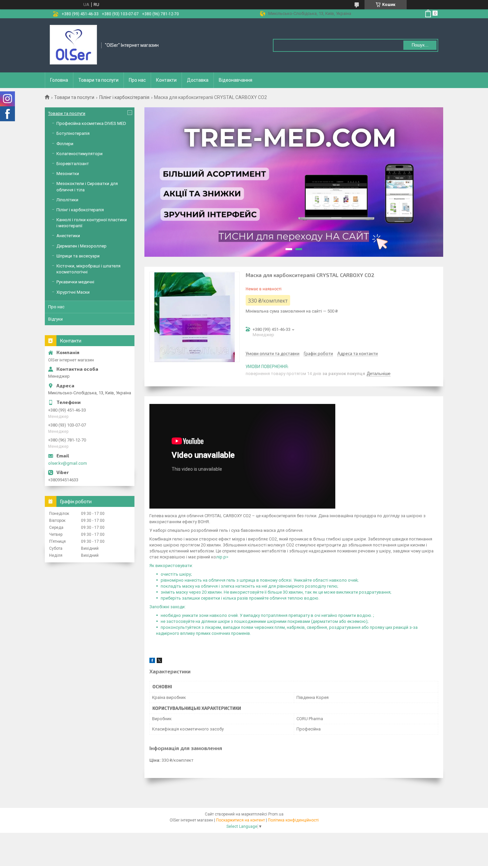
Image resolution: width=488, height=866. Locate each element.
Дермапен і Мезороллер (81, 245)
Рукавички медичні (75, 281)
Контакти (166, 80)
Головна (59, 80)
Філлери (64, 143)
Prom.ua (276, 814)
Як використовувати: (171, 565)
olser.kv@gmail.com (67, 463)
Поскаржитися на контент (240, 820)
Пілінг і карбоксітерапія (124, 97)
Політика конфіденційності (293, 820)
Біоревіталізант (72, 163)
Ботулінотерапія (73, 133)
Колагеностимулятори (79, 153)
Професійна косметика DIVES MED (91, 123)
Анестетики (68, 235)
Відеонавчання (235, 80)
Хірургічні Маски (73, 292)
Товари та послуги (98, 80)
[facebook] (152, 661)
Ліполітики (67, 199)
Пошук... (420, 45)
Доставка (197, 80)
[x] (159, 661)
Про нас (137, 80)
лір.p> (222, 556)
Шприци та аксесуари (78, 255)
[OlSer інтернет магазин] (73, 45)
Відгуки (55, 319)
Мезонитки (67, 173)
